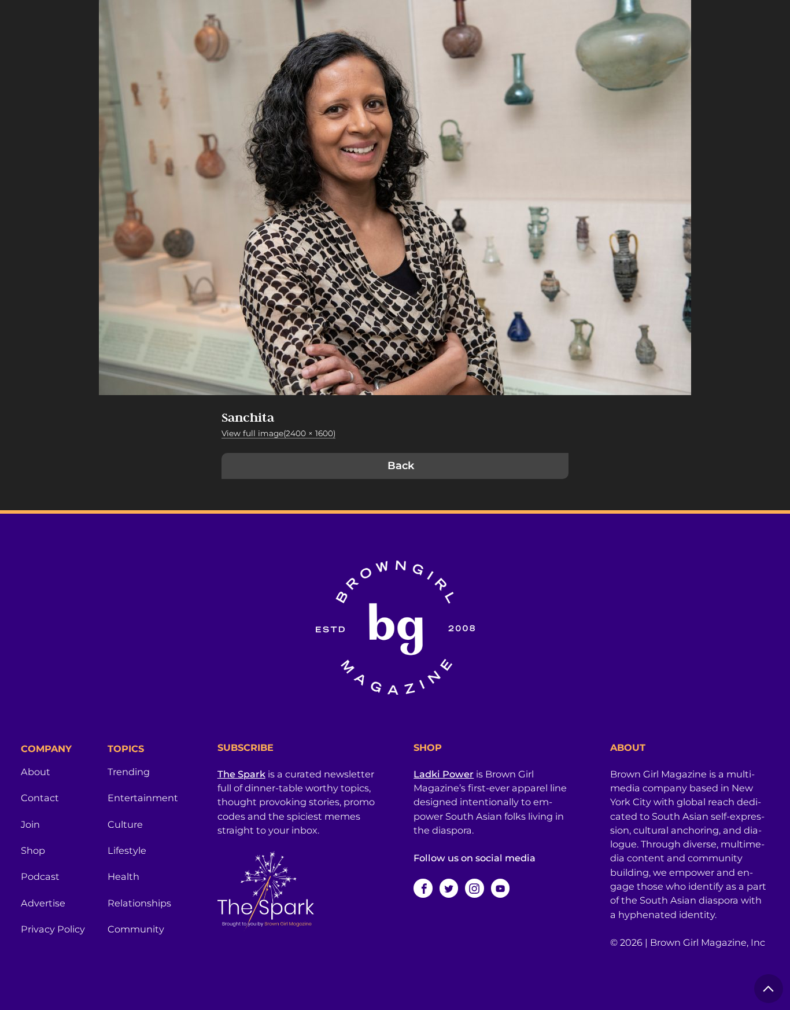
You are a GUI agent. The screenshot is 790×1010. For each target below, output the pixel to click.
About (35, 771)
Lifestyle (127, 850)
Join (30, 824)
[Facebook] (423, 888)
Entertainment (143, 797)
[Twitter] (449, 888)
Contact (40, 797)
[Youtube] (500, 888)
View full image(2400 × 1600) (278, 433)
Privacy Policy (53, 929)
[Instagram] (474, 888)
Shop (33, 850)
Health (123, 876)
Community (136, 929)
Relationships (139, 903)
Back (400, 465)
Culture (125, 824)
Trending (129, 771)
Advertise (43, 903)
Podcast (40, 876)
